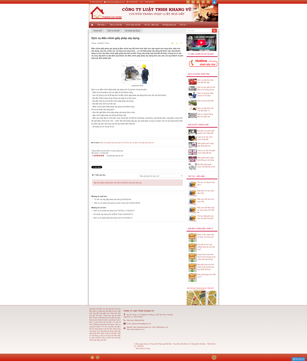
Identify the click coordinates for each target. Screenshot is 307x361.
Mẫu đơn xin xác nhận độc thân (205, 191)
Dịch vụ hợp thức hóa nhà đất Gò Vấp (205, 81)
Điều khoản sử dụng (143, 348)
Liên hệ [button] (183, 24)
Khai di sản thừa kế (96, 320)
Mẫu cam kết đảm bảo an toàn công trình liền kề (205, 210)
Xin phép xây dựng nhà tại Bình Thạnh (108, 214)
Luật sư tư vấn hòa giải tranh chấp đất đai (206, 151)
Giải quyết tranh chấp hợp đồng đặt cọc (205, 144)
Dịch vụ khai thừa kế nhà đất (100, 322)
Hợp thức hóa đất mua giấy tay (105, 312)
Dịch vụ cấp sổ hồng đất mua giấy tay (205, 115)
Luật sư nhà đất (110, 333)
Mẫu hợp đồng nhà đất (98, 340)
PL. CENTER (139, 346)
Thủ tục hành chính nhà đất (111, 337)
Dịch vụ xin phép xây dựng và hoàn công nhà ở (112, 203)
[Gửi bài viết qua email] (172, 43)
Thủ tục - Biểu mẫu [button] (151, 24)
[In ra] (177, 43)
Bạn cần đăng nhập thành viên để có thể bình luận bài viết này (117, 182)
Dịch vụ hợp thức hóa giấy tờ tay (104, 311)
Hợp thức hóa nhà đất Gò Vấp (109, 317)
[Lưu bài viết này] (181, 43)
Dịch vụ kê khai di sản (112, 320)
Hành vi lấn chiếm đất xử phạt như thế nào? (205, 235)
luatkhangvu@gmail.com (115, 2)
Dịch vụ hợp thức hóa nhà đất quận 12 (205, 109)
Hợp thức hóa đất (95, 309)
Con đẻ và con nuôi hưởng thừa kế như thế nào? (206, 246)
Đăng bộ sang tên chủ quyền (104, 324)
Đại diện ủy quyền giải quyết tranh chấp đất (205, 131)
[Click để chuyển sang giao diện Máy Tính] (97, 357)
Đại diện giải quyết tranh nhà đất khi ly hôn (206, 165)
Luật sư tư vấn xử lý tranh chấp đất (205, 138)
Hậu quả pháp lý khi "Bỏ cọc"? (206, 275)
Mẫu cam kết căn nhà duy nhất (205, 200)
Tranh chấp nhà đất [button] (133, 24)
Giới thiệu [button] (101, 24)
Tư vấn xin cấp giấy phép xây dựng (107, 199)
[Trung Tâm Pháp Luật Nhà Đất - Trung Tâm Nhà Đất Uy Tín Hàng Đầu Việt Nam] (106, 12)
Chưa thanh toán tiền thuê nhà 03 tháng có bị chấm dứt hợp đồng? (206, 256)
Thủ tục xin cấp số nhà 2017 (206, 183)
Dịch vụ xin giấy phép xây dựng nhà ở (108, 218)
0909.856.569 (97, 2)
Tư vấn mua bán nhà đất (111, 326)
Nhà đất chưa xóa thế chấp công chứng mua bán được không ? (205, 266)
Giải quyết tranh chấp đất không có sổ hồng (205, 158)
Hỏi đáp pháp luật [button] (169, 24)
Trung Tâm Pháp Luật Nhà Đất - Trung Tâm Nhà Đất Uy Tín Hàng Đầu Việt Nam (178, 344)
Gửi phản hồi (299, 359)
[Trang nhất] (92, 25)
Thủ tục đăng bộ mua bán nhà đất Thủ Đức (205, 217)
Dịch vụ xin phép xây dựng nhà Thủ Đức (109, 210)
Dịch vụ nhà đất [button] (116, 24)
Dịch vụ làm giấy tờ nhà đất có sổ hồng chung (206, 88)
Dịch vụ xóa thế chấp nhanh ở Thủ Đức (205, 94)
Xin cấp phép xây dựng (105, 331)
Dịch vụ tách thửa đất (205, 100)
